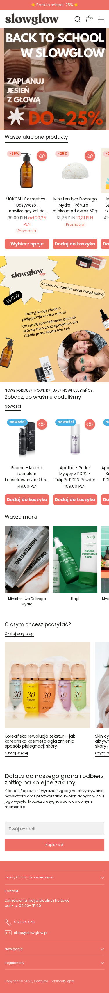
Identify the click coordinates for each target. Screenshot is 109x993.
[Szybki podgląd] (42, 156)
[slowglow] (32, 19)
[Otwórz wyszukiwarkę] (77, 19)
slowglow (41, 981)
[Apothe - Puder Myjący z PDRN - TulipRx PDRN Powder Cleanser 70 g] (75, 439)
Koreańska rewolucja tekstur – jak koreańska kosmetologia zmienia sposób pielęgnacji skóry (40, 741)
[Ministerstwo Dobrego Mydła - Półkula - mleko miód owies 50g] (75, 170)
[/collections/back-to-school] (54, 79)
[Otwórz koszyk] (89, 19)
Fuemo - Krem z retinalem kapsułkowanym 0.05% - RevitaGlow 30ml (27, 476)
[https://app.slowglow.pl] (54, 319)
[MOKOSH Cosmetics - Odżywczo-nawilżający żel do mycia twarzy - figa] (27, 170)
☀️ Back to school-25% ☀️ (54, 4)
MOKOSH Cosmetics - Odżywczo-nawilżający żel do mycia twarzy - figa (27, 208)
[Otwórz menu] (101, 19)
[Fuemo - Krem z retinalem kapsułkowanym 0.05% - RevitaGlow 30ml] (27, 439)
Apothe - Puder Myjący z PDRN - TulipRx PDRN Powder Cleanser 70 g (75, 476)
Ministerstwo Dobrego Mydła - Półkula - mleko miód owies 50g (75, 205)
